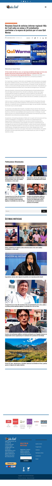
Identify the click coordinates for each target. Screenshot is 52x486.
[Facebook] (21, 1)
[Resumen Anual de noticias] (26, 53)
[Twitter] (23, 1)
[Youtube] (25, 1)
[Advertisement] (28, 15)
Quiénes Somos (39, 443)
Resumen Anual (14, 23)
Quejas (37, 459)
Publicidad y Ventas (39, 452)
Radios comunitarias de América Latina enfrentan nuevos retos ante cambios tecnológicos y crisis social (14, 179)
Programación (38, 446)
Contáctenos (38, 455)
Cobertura (38, 449)
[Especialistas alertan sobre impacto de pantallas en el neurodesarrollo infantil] (35, 170)
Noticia (9, 23)
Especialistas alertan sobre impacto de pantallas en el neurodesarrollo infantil (36, 178)
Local (6, 23)
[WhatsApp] (28, 1)
